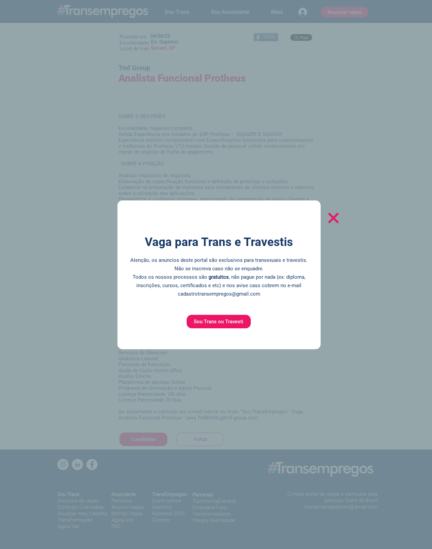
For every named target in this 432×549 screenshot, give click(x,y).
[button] (219, 321)
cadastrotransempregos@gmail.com (219, 294)
